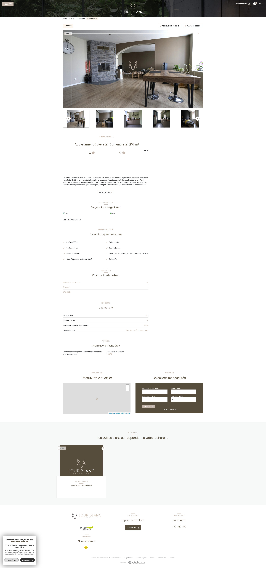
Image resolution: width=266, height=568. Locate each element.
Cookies (172, 558)
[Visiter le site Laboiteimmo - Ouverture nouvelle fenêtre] (136, 562)
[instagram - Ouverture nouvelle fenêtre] (179, 526)
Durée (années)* (176, 388)
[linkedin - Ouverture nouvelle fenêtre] (184, 526)
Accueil (64, 19)
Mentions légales (141, 558)
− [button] (127, 389)
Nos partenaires (128, 558)
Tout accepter (27, 560)
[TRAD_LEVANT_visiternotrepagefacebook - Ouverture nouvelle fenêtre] (174, 526)
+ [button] (127, 386)
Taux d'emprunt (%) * (178, 396)
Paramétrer (11, 560)
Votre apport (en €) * (149, 396)
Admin (152, 558)
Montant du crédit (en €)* (150, 388)
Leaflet (110, 413)
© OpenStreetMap (125, 413)
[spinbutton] (183, 399)
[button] (197, 119)
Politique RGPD (162, 558)
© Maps (116, 413)
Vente (72, 19)
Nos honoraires (115, 558)
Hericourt (81, 19)
